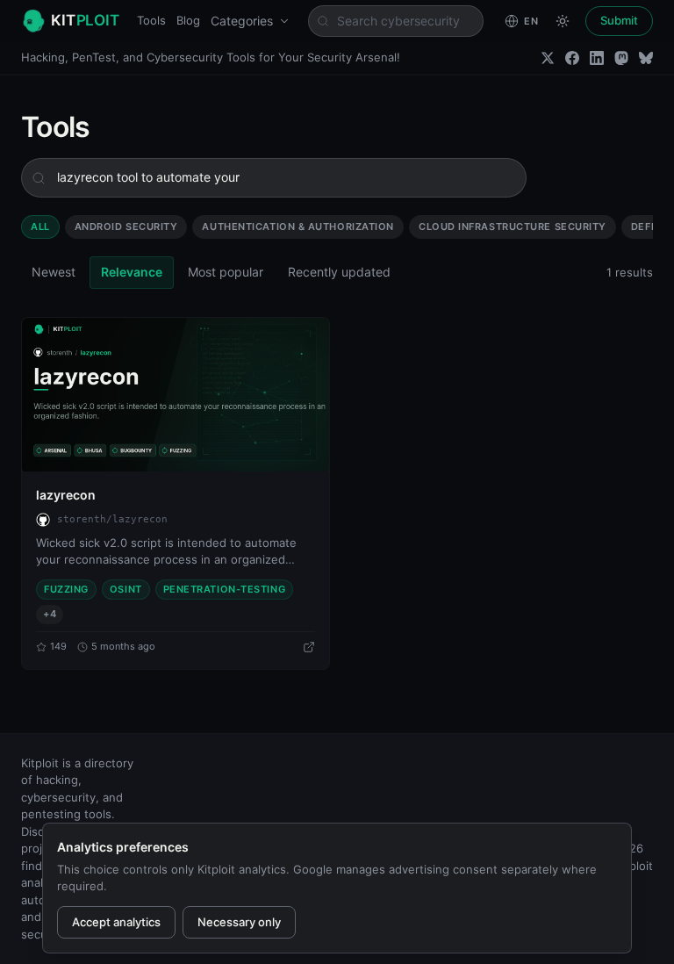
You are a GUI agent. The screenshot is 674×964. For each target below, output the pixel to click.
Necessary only (239, 922)
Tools (151, 20)
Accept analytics (116, 922)
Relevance (131, 271)
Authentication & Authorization (298, 226)
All (40, 226)
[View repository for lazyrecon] (309, 647)
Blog (188, 20)
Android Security (126, 226)
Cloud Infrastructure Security (512, 226)
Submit (619, 20)
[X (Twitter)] (548, 58)
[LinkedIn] (597, 58)
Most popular (225, 271)
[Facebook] (572, 58)
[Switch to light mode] (562, 21)
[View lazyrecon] (175, 394)
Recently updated (339, 271)
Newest (53, 271)
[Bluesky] (646, 58)
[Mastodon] (621, 58)
